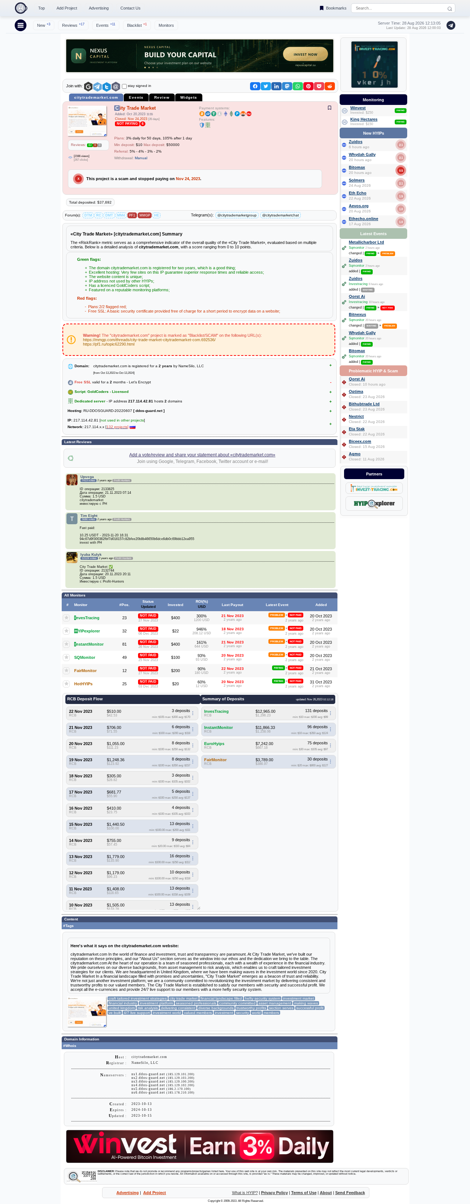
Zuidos (355, 141)
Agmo (355, 454)
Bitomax (357, 167)
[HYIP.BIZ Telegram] (449, 25)
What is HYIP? (245, 1192)
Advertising (99, 8)
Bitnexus (357, 314)
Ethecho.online (363, 218)
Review (162, 97)
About (326, 1192)
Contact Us (130, 8)
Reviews (73, 25)
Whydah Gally (362, 154)
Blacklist (137, 25)
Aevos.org (359, 206)
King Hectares (363, 119)
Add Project (67, 8)
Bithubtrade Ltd (364, 404)
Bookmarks (336, 8)
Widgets (188, 97)
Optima (356, 391)
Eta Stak (357, 429)
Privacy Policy (274, 1192)
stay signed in (139, 86)
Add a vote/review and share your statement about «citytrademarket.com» (202, 454)
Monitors (166, 25)
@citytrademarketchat (280, 215)
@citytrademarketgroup (237, 215)
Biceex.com (360, 441)
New (43, 25)
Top (41, 8)
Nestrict (356, 416)
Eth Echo (357, 193)
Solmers (357, 180)
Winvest (358, 108)
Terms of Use (304, 1192)
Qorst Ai (357, 296)
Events (105, 25)
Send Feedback (350, 1192)
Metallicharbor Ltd (366, 242)
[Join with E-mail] (115, 87)
